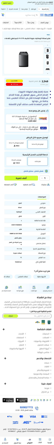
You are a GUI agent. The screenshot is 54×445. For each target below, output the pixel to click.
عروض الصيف (44, 22)
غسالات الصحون (43, 345)
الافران (21, 345)
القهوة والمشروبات (16, 348)
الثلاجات (21, 333)
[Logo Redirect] (49, 15)
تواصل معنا (24, 9)
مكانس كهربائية (43, 352)
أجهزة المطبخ (44, 348)
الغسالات (46, 337)
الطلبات (46, 366)
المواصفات (42, 197)
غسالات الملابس (30, 29)
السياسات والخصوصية (41, 374)
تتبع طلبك (33, 9)
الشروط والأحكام (43, 370)
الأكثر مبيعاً (18, 22)
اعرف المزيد (32, 121)
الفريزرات (21, 341)
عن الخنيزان (45, 392)
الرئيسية (49, 29)
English (3, 9)
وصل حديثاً (31, 22)
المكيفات (6, 22)
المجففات (20, 337)
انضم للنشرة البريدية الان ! (40, 311)
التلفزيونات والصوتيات (41, 341)
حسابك (46, 362)
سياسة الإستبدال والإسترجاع (39, 377)
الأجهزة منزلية (41, 29)
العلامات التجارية (13, 9)
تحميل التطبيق (7, 3)
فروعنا (47, 388)
